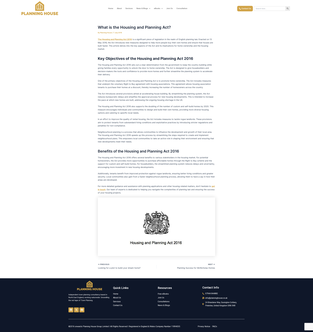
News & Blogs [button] (142, 8)
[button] (143, 8)
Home (110, 8)
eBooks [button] (157, 8)
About (119, 8)
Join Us (169, 8)
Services (129, 8)
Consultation (181, 8)
